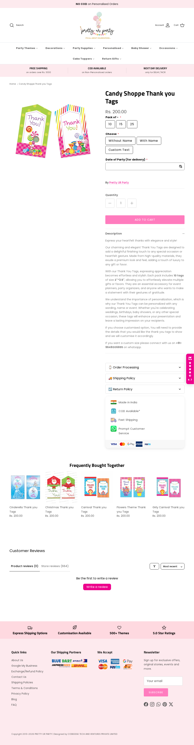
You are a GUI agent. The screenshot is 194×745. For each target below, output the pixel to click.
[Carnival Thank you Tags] (97, 487)
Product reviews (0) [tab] (24, 566)
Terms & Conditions (24, 688)
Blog (14, 699)
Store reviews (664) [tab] (55, 566)
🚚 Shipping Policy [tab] (121, 378)
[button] (190, 369)
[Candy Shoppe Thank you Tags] (53, 131)
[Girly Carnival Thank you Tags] (169, 487)
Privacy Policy (20, 693)
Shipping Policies (22, 682)
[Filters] (154, 566)
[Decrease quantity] (109, 203)
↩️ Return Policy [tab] (120, 389)
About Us (17, 660)
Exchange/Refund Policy (27, 671)
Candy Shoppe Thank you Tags (35, 84)
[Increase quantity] (131, 203)
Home (12, 84)
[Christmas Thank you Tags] (61, 487)
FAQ (14, 705)
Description (113, 233)
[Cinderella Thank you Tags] (25, 487)
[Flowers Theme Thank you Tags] (133, 487)
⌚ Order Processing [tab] (123, 367)
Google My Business (24, 666)
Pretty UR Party (119, 182)
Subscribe (156, 692)
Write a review (97, 587)
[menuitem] (27, 48)
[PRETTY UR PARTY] (97, 25)
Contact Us (18, 677)
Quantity (111, 195)
